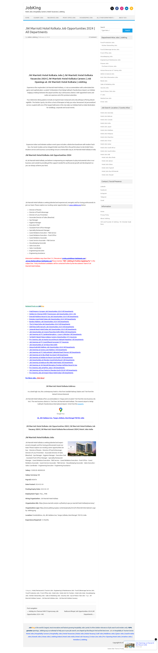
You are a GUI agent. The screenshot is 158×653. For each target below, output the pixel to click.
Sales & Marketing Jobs (53, 595)
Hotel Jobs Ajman (107, 161)
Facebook (103, 190)
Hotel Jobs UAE (105, 154)
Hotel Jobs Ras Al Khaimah (110, 171)
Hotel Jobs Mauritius (106, 137)
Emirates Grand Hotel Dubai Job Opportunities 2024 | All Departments (52, 319)
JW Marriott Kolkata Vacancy (68, 598)
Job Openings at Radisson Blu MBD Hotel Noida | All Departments (51, 362)
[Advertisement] (60, 56)
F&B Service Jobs (53, 17)
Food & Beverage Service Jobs (84, 590)
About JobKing (105, 218)
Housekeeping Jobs (86, 17)
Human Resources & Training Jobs (111, 70)
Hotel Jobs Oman (105, 140)
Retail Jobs (103, 81)
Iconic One (111, 648)
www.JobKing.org (75, 205)
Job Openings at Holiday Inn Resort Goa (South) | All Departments (51, 357)
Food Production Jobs (33, 593)
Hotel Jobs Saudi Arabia (107, 151)
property (81, 404)
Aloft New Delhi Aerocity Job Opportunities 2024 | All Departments (51, 327)
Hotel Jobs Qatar (105, 144)
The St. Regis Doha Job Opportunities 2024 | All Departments (49, 324)
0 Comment (93, 37)
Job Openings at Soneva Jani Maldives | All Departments (48, 350)
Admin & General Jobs (107, 74)
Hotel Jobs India (80, 593)
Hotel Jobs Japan (105, 126)
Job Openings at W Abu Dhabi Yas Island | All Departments (48, 355)
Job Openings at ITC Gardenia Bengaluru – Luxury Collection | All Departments (55, 334)
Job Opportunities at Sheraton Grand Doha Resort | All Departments (51, 360)
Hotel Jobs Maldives (106, 130)
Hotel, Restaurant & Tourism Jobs (42, 590)
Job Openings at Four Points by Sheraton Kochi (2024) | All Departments (53, 370)
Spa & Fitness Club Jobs (77, 595)
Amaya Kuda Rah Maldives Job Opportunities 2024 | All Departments (52, 347)
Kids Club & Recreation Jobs (109, 77)
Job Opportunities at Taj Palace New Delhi (43, 345)
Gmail (102, 200)
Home (27, 17)
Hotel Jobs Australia (106, 113)
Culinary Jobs (38, 17)
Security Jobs (65, 595)
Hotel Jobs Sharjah (108, 175)
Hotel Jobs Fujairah (108, 168)
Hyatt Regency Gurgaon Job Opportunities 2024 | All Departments (51, 311)
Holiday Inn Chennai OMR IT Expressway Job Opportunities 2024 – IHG (52, 314)
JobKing (33, 7)
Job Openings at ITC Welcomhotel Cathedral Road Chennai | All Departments (55, 352)
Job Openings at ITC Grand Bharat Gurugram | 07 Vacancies (49, 342)
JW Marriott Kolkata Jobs (50, 598)
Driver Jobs (104, 101)
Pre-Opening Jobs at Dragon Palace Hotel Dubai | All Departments (51, 373)
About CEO (123, 17)
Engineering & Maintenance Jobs (64, 590)
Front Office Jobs (69, 17)
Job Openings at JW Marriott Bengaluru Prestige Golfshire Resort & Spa (53, 365)
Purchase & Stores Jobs (109, 66)
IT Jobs (102, 94)
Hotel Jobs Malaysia (106, 133)
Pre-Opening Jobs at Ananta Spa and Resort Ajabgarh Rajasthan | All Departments (56, 339)
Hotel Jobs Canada (106, 119)
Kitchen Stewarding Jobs (37, 595)
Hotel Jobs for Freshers (67, 593)
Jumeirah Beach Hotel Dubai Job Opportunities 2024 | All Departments (52, 329)
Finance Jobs (104, 63)
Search (102, 27)
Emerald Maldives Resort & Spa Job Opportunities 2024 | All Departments (53, 316)
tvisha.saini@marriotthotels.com (73, 258)
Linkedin (103, 186)
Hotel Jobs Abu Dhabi (108, 157)
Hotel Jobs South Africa (107, 147)
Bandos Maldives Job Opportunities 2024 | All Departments (49, 321)
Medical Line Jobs (105, 98)
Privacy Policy (104, 215)
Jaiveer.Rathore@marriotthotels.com (38, 261)
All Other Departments (105, 17)
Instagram (103, 193)
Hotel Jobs (55, 593)
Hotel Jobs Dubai (107, 164)
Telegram (103, 197)
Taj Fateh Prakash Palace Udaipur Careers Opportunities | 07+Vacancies (53, 337)
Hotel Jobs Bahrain (106, 116)
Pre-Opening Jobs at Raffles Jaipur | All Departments (47, 368)
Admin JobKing (33, 37)
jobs (111, 631)
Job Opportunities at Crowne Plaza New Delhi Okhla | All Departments (52, 332)
